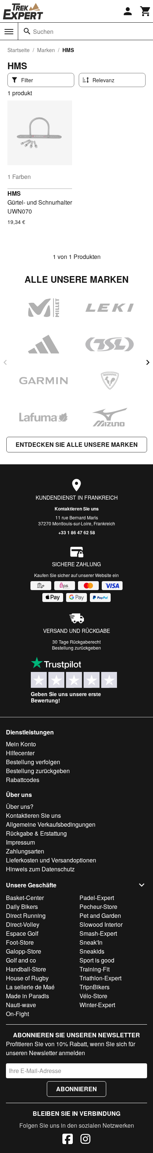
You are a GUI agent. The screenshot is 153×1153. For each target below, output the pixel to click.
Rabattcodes (22, 779)
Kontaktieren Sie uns (77, 509)
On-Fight (17, 1013)
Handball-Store (26, 969)
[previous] (5, 362)
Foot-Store (20, 942)
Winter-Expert (97, 1004)
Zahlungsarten (25, 851)
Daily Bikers (22, 906)
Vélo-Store (93, 996)
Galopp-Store (23, 951)
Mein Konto (21, 744)
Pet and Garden (100, 915)
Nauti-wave (21, 1004)
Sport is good (96, 960)
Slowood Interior (101, 924)
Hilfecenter (20, 753)
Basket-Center (25, 897)
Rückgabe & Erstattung (36, 833)
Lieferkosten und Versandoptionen (51, 860)
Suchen (43, 31)
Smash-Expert (98, 933)
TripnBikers (94, 987)
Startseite (18, 50)
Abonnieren (76, 1089)
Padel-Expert (96, 897)
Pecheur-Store (98, 906)
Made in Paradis (27, 996)
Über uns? (19, 806)
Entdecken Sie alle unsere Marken (77, 444)
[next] (148, 362)
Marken (46, 50)
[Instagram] (85, 1140)
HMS (14, 193)
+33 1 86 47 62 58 (76, 532)
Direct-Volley (22, 924)
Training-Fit (94, 969)
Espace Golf (22, 933)
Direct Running (26, 915)
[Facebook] (68, 1140)
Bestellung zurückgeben (76, 647)
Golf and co (21, 960)
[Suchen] (27, 31)
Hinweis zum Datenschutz (40, 869)
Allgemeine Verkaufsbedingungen (50, 824)
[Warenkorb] (146, 11)
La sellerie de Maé (30, 987)
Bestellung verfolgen (33, 762)
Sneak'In (90, 942)
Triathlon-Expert (100, 978)
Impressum (20, 842)
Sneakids (91, 951)
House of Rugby (27, 978)
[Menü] (9, 32)
